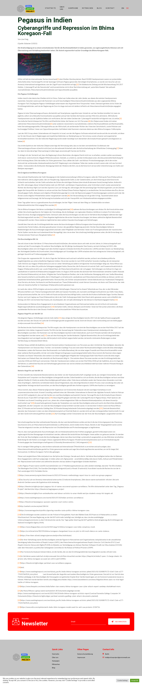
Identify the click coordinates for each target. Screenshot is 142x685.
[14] (52, 307)
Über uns (62, 8)
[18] (32, 366)
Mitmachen (87, 8)
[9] (55, 205)
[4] (89, 121)
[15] (59, 318)
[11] (41, 217)
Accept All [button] (134, 680)
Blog (99, 8)
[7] (118, 148)
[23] (90, 442)
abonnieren (120, 622)
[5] (51, 124)
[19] (50, 398)
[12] (53, 235)
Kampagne (73, 8)
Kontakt (110, 8)
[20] (32, 403)
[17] (45, 335)
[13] (115, 300)
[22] (53, 414)
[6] (24, 141)
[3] (120, 118)
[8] (69, 195)
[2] (77, 84)
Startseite (50, 8)
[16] (42, 323)
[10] (71, 209)
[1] (58, 79)
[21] (101, 408)
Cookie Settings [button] (122, 680)
